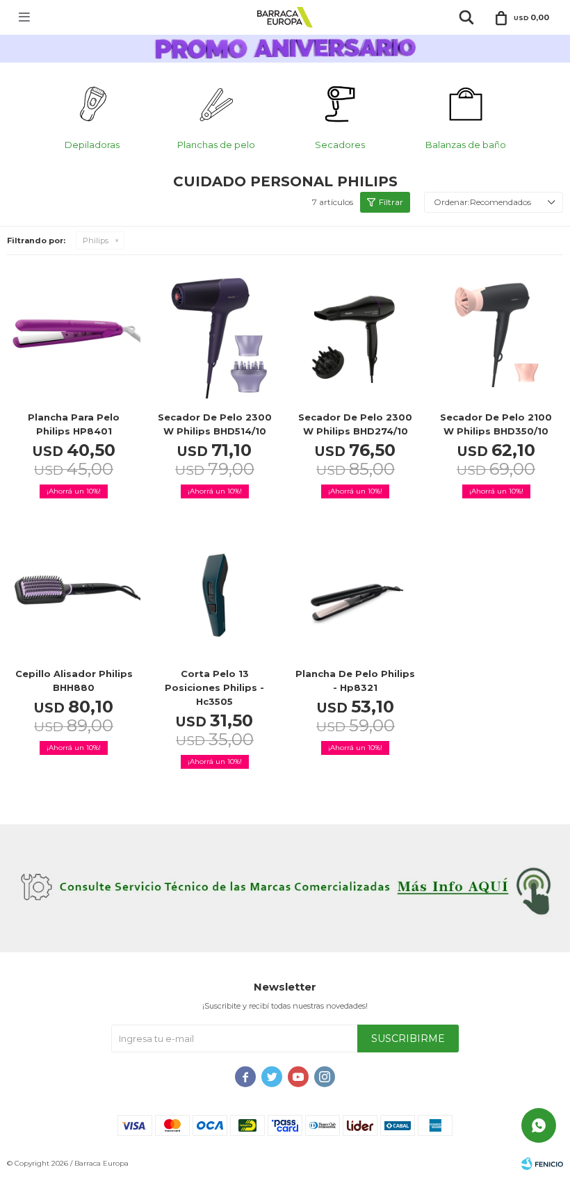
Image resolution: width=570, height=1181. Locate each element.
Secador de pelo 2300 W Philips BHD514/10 (215, 424)
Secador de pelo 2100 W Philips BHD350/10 (496, 424)
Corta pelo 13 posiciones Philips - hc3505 (214, 687)
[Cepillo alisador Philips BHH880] (74, 593)
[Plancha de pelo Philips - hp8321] (355, 593)
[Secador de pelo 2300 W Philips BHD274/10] (355, 336)
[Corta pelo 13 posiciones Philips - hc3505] (215, 593)
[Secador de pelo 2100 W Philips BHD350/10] (497, 336)
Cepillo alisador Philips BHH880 (74, 680)
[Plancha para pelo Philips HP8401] (74, 336)
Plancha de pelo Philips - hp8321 (355, 680)
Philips (95, 240)
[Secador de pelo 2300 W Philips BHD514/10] (215, 336)
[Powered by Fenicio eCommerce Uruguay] (542, 1163)
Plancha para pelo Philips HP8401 (74, 424)
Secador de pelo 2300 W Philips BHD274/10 (355, 424)
